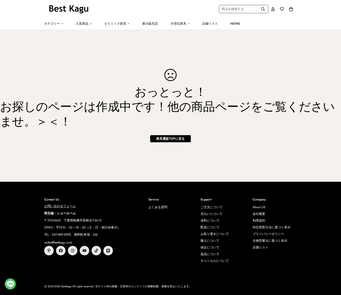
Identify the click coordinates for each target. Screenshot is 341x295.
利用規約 (259, 220)
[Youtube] (84, 250)
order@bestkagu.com (58, 242)
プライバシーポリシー (268, 234)
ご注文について (211, 207)
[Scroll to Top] (333, 273)
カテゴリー (52, 23)
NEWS (235, 23)
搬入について (209, 240)
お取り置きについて (214, 234)
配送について (209, 227)
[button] (291, 9)
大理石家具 (178, 23)
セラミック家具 (115, 23)
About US (259, 207)
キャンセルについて (214, 260)
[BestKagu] (69, 9)
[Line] (108, 250)
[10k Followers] (72, 250)
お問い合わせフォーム (60, 206)
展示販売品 (150, 23)
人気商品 (82, 23)
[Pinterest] (49, 250)
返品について (209, 254)
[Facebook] (61, 250)
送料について (209, 220)
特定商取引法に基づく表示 (271, 227)
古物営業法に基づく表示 (270, 240)
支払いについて (211, 214)
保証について (209, 247)
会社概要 (259, 214)
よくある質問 (157, 207)
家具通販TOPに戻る (170, 138)
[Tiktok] (96, 250)
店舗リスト (210, 23)
